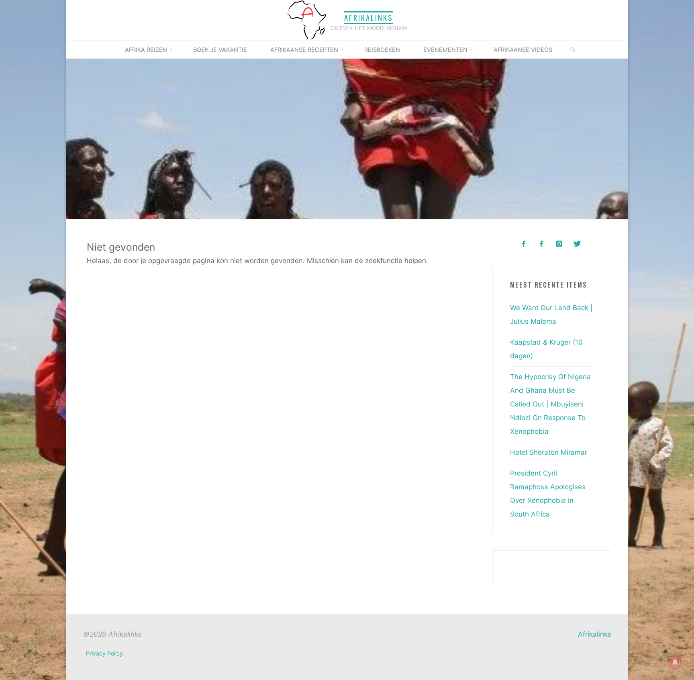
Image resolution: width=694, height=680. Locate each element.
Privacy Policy (104, 653)
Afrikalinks (368, 17)
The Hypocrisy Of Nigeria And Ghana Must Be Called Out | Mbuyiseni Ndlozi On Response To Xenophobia (550, 404)
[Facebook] (523, 244)
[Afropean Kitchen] (541, 244)
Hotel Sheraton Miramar (548, 452)
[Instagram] (559, 244)
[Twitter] (576, 244)
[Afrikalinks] (307, 20)
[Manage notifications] (675, 662)
